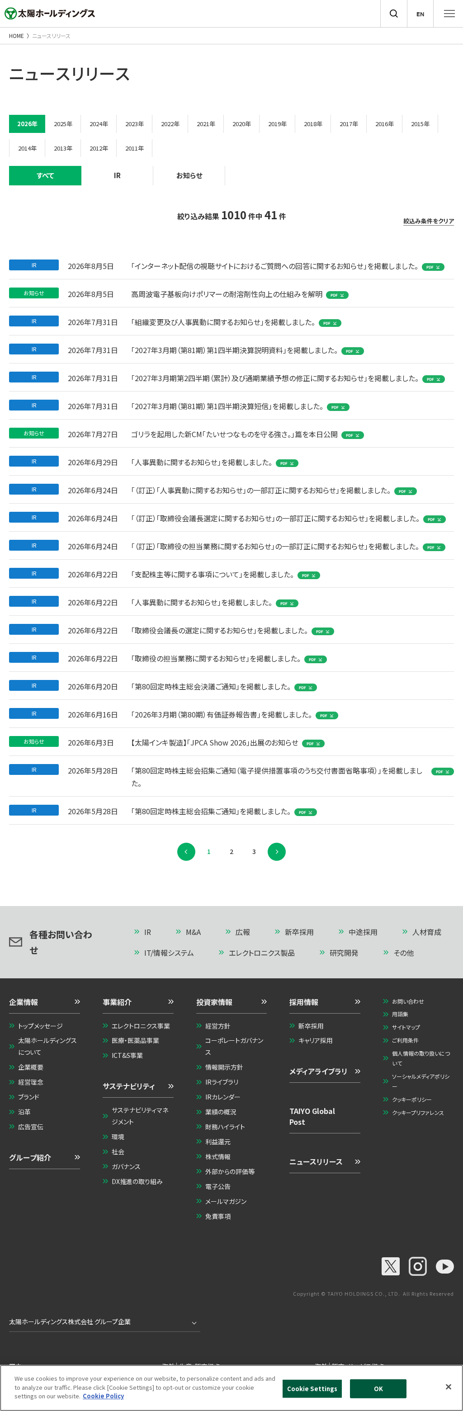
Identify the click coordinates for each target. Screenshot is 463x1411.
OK (378, 1388)
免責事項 (218, 1216)
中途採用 (363, 931)
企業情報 (23, 1001)
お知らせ (189, 175)
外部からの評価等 (230, 1171)
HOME (16, 35)
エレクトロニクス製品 (262, 952)
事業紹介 (117, 1001)
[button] (44, 1005)
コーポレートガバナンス (234, 1046)
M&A (193, 931)
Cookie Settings (312, 1388)
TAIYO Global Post (312, 1116)
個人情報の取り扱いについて (421, 1058)
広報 (243, 931)
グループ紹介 (30, 1157)
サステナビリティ (129, 1086)
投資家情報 (214, 1001)
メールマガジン (225, 1201)
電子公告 (218, 1186)
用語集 (400, 1014)
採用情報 (303, 1001)
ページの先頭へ (442, 928)
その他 (403, 952)
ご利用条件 (405, 1040)
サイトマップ (406, 1027)
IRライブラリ (221, 1081)
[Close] (448, 1387)
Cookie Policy (103, 1396)
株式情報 (218, 1156)
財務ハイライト (225, 1126)
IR (117, 175)
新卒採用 (299, 931)
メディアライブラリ (318, 1071)
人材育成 (426, 931)
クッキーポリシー (412, 1099)
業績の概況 (220, 1111)
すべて (45, 175)
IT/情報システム (169, 952)
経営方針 (218, 1025)
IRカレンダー (223, 1096)
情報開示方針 (224, 1066)
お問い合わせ (408, 1001)
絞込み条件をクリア (428, 221)
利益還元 (218, 1141)
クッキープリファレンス (418, 1112)
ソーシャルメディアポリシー (420, 1081)
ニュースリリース (316, 1161)
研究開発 (344, 952)
